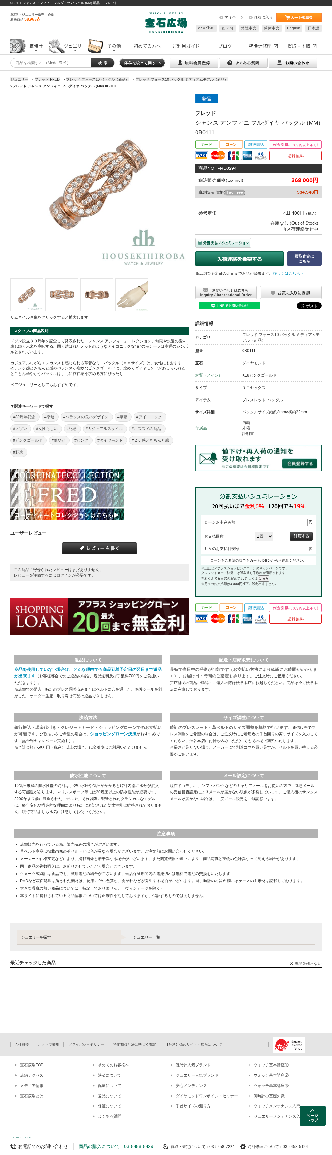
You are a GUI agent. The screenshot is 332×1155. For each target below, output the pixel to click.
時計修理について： (265, 1146)
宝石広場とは (31, 1096)
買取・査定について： (190, 1146)
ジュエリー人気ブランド (197, 1075)
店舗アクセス (31, 1075)
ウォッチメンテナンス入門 (277, 1106)
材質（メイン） (208, 375)
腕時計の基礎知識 (269, 1096)
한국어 (227, 28)
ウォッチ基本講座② (271, 1075)
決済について (109, 1075)
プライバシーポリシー (86, 1044)
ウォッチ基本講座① (271, 1065)
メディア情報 (31, 1085)
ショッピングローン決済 (113, 733)
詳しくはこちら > (288, 273)
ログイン (64, 575)
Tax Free (234, 192)
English (293, 28)
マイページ (234, 17)
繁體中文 (248, 28)
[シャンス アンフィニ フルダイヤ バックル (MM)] (27, 295)
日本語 (313, 28)
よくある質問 (109, 1116)
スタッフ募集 (48, 1044)
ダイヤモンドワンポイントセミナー (207, 1096)
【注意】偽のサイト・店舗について (193, 1044)
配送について (109, 1085)
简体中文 (271, 28)
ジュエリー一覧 (146, 937)
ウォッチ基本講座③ (271, 1085)
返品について (109, 1096)
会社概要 (22, 1044)
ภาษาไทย (206, 28)
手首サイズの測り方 (193, 1106)
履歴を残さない (308, 963)
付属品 (201, 428)
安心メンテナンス (191, 1085)
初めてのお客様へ (113, 1065)
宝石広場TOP (31, 1065)
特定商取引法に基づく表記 (134, 1044)
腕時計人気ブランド (193, 1065)
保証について (109, 1106)
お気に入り (263, 17)
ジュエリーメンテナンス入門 (279, 1116)
